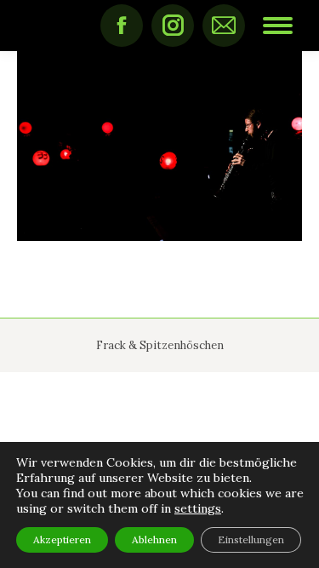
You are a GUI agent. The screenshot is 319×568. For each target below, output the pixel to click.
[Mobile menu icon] (277, 25)
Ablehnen (154, 539)
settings (197, 508)
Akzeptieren (62, 539)
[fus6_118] (159, 146)
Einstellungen (251, 539)
